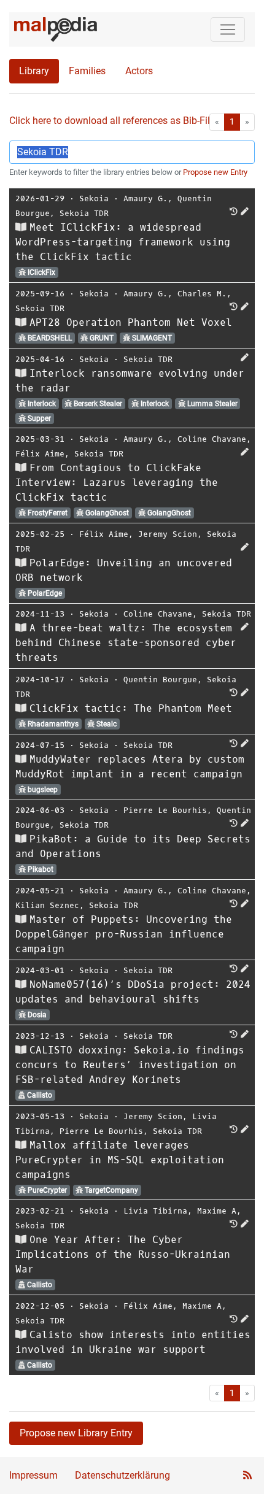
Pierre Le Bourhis (165, 810)
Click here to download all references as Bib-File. (113, 120)
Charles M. (202, 293)
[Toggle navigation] (228, 29)
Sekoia (94, 198)
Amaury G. (145, 198)
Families (87, 71)
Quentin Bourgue (160, 679)
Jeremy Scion (167, 534)
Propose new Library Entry (76, 1433)
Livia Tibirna (155, 1211)
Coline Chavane (211, 439)
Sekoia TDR (84, 213)
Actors (139, 71)
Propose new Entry (215, 172)
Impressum (33, 1475)
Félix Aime (39, 454)
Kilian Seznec (47, 905)
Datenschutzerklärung (122, 1475)
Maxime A (216, 1211)
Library (34, 71)
